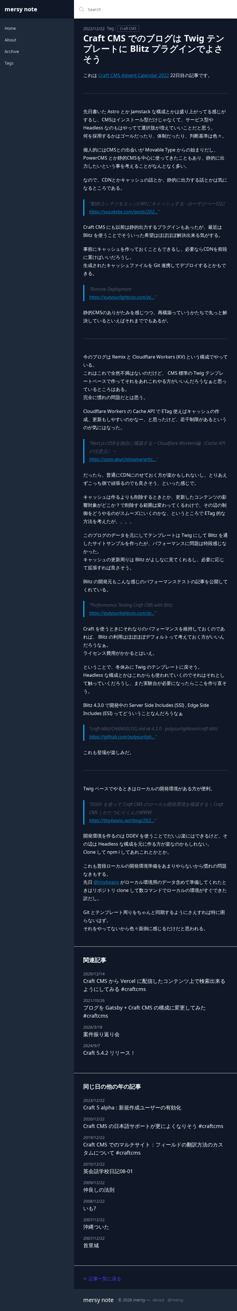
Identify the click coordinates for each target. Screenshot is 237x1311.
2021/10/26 (94, 1000)
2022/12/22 (94, 28)
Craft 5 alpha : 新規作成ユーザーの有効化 (132, 1107)
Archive (12, 51)
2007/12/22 (94, 1219)
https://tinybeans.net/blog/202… (121, 820)
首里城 (91, 1245)
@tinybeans (106, 882)
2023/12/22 (94, 1100)
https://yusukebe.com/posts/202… (123, 212)
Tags (9, 63)
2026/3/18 (92, 1027)
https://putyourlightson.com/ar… (121, 613)
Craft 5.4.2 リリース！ (109, 1052)
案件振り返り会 (101, 1034)
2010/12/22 (94, 1164)
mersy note (21, 9)
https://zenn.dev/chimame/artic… (122, 459)
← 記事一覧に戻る (102, 1278)
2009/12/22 (94, 1182)
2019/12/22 (94, 1137)
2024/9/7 (91, 1045)
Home (10, 28)
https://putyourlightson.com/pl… (121, 297)
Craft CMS (128, 28)
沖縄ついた (96, 1226)
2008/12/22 (94, 1201)
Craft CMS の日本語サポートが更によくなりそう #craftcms (153, 1125)
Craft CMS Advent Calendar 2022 (133, 75)
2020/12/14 (94, 974)
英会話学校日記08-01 (108, 1171)
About (10, 40)
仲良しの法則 (98, 1189)
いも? (89, 1208)
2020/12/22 (94, 1119)
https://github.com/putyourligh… (122, 737)
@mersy (175, 1300)
